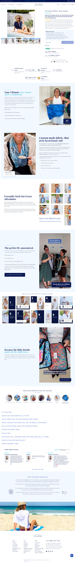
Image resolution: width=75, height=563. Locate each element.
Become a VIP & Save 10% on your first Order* (35, 1)
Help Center (37, 542)
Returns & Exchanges (39, 548)
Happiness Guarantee (28, 548)
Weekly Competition (39, 552)
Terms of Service (38, 551)
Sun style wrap (29, 454)
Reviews (25, 547)
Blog (25, 552)
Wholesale (26, 544)
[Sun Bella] (38, 5)
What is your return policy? (13, 440)
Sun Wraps (15, 544)
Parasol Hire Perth (27, 549)
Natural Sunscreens (17, 548)
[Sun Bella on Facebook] (48, 551)
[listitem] (9, 399)
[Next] (40, 23)
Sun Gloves (15, 547)
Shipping (36, 547)
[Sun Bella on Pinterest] (50, 551)
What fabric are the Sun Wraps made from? (20, 419)
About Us (26, 542)
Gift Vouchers (15, 551)
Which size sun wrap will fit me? (15, 416)
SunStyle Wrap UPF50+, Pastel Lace (6, 461)
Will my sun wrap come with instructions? (20, 426)
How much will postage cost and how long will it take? (25, 437)
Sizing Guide (37, 545)
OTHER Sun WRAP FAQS (10, 429)
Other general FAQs (10, 443)
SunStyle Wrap (8, 454)
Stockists (26, 545)
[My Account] (70, 4)
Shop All (14, 542)
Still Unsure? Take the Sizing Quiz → (14, 274)
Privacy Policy (38, 549)
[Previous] (2, 23)
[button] (4, 5)
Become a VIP (26, 551)
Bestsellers (15, 549)
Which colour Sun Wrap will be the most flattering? (24, 422)
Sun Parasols (15, 545)
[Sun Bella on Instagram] (52, 551)
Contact (36, 544)
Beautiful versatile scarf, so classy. (56, 454)
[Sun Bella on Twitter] (46, 551)
